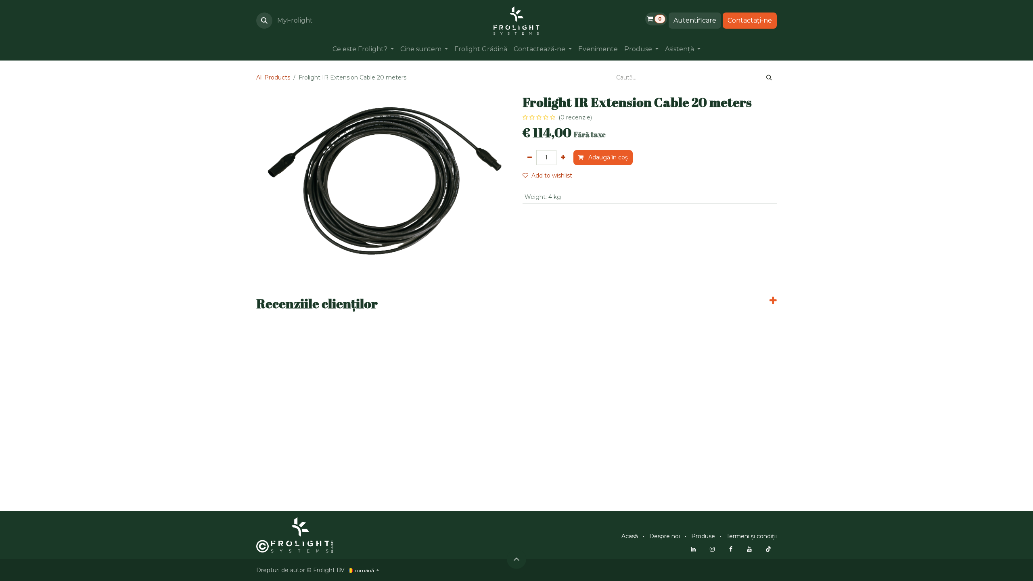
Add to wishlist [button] (551, 175)
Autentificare (694, 20)
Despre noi (664, 536)
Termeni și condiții (751, 536)
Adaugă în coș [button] (607, 157)
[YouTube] (749, 549)
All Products (273, 77)
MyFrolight (295, 20)
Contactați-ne (750, 20)
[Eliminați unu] (530, 157)
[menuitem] (363, 49)
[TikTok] (768, 549)
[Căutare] (769, 77)
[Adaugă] (563, 157)
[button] (264, 21)
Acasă (629, 536)
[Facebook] (731, 549)
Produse (703, 536)
